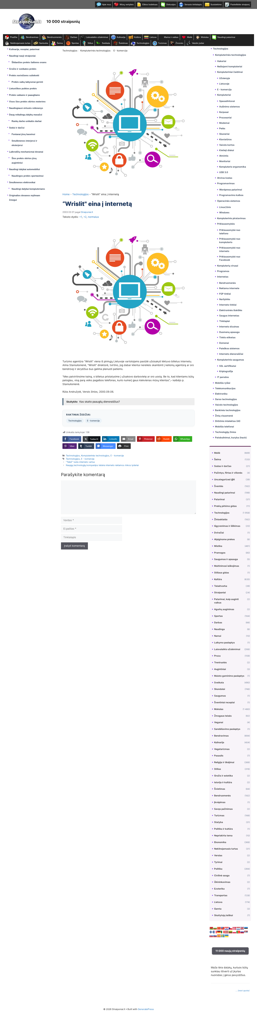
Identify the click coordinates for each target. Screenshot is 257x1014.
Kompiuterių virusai (227, 265)
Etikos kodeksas (150, 4)
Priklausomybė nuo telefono (229, 232)
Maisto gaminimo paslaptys (229, 675)
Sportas (75, 43)
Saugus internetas (229, 315)
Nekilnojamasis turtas (20, 43)
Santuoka (43, 43)
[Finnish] (211, 931)
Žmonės (179, 43)
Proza (217, 655)
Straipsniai (220, 592)
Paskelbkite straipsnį (240, 4)
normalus (93, 216)
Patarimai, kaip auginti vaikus (226, 601)
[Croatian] (227, 928)
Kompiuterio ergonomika (232, 166)
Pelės (222, 128)
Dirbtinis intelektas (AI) (227, 421)
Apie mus (106, 4)
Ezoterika (219, 888)
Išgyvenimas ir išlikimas (227, 526)
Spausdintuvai (227, 101)
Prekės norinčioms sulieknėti (24, 75)
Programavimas (226, 183)
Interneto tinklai (227, 304)
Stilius (90, 43)
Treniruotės (220, 662)
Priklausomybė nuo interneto (229, 249)
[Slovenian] (215, 935)
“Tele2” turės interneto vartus (80, 462)
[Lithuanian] (231, 931)
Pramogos (219, 552)
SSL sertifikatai (227, 366)
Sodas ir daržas (222, 466)
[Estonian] (246, 928)
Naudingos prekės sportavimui (27, 176)
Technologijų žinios (225, 432)
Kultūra (137, 37)
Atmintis (223, 155)
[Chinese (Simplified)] (219, 928)
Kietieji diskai (226, 150)
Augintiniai (220, 669)
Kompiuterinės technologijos (95, 50)
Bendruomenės (54, 37)
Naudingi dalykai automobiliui (24, 169)
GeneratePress (146, 1009)
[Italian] (223, 931)
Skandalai (219, 689)
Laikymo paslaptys (224, 642)
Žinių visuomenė (224, 415)
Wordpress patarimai (230, 189)
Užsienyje (224, 78)
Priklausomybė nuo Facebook (229, 258)
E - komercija (120, 50)
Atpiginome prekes (224, 539)
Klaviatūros (225, 139)
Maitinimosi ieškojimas (226, 565)
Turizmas (162, 43)
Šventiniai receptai (224, 702)
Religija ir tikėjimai (224, 762)
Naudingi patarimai (226, 37)
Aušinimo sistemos (229, 106)
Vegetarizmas (221, 749)
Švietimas (123, 43)
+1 (80, 216)
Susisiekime (216, 4)
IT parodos (223, 377)
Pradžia (13, 37)
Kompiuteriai (224, 94)
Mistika (218, 546)
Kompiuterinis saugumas (230, 359)
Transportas (220, 895)
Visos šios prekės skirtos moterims (27, 101)
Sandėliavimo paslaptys (227, 729)
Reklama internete (229, 288)
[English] (242, 928)
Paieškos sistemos (229, 348)
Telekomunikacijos (225, 388)
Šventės (218, 486)
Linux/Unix (225, 207)
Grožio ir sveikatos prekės (22, 69)
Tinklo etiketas (227, 337)
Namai (217, 635)
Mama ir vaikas (171, 37)
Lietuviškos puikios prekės (23, 88)
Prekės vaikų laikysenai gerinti (27, 82)
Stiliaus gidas (221, 572)
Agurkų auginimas (224, 609)
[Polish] (234, 931)
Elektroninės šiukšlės (230, 310)
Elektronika (221, 393)
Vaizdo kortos (226, 144)
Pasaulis (218, 755)
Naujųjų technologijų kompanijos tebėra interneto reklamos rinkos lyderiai (102, 465)
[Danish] (234, 928)
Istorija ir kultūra (223, 782)
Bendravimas (32, 37)
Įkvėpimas (219, 802)
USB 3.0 (223, 172)
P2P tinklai (225, 293)
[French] (215, 931)
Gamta (217, 908)
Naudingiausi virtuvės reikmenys (26, 108)
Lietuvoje (224, 83)
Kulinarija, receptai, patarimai (24, 49)
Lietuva (153, 37)
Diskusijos (171, 4)
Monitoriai (224, 161)
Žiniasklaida (220, 519)
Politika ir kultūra (223, 828)
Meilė (189, 37)
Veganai (218, 722)
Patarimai (219, 499)
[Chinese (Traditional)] (223, 928)
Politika (218, 868)
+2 (84, 216)
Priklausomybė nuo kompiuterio (229, 240)
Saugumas (220, 695)
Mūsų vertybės (127, 4)
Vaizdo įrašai (198, 43)
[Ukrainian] (227, 935)
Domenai (224, 343)
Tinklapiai (224, 321)
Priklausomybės (226, 223)
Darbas (73, 37)
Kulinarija (121, 37)
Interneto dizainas (229, 326)
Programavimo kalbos (231, 195)
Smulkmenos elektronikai (22, 182)
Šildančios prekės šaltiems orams (29, 62)
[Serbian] (246, 931)
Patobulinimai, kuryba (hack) (231, 437)
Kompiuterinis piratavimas (231, 218)
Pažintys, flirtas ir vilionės (228, 472)
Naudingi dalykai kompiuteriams (28, 189)
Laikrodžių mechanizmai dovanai (26, 151)
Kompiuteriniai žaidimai (230, 72)
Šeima (60, 43)
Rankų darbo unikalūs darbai (26, 121)
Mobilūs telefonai (224, 426)
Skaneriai (224, 134)
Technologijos (143, 43)
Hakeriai (221, 61)
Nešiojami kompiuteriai (229, 66)
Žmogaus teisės (223, 715)
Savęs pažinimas (223, 809)
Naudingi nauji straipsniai (22, 56)
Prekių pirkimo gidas (225, 506)
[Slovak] (211, 935)
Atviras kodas (224, 177)
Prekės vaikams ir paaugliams (24, 95)
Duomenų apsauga (229, 332)
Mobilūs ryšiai (222, 382)
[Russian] (242, 931)
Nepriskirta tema (223, 835)
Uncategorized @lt (224, 479)
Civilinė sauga (221, 875)
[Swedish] (223, 935)
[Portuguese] (238, 931)
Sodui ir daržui (16, 127)
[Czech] (231, 928)
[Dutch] (238, 928)
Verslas (218, 855)
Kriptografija (226, 371)
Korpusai (224, 112)
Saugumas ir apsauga (226, 559)
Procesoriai (225, 117)
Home (66, 194)
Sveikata (106, 43)
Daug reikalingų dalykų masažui (25, 114)
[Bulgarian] (215, 928)
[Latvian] (227, 931)
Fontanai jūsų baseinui (23, 134)
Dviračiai (219, 532)
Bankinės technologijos (227, 410)
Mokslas (205, 37)
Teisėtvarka (220, 586)
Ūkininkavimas (222, 882)
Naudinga (219, 629)
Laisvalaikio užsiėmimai (97, 37)
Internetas (222, 276)
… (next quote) (243, 990)
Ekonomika (220, 842)
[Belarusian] (211, 928)
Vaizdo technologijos (226, 404)
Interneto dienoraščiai (231, 354)
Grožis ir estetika (223, 775)
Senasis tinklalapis (193, 4)
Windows (224, 212)
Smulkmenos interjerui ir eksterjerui (24, 142)
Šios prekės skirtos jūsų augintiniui (24, 160)
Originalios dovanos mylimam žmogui (24, 197)
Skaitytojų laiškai (223, 915)
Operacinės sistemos (228, 201)
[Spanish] (219, 935)
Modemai (224, 123)
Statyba (218, 822)
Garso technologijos (226, 399)
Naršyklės (224, 299)
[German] (219, 931)
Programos (223, 271)
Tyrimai (218, 862)
